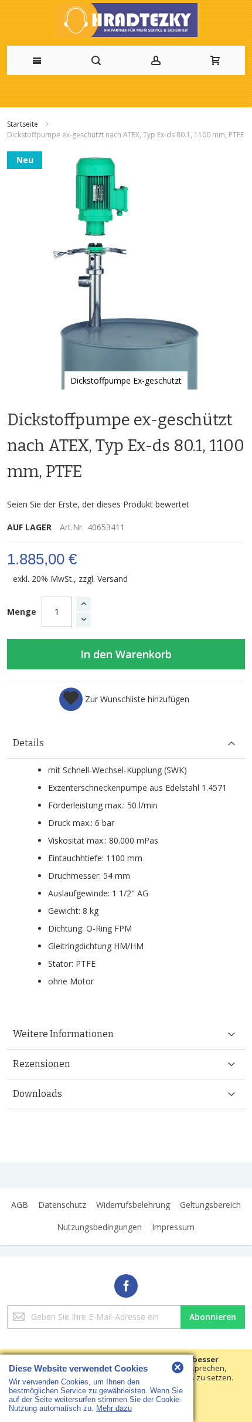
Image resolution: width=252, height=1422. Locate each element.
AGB (19, 1204)
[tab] (126, 744)
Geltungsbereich (210, 1204)
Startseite (23, 124)
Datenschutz (62, 1204)
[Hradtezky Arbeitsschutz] (126, 20)
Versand (112, 578)
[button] (124, 699)
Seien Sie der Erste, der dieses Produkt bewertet (98, 504)
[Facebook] (126, 1283)
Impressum (173, 1227)
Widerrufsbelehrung (133, 1204)
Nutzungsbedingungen (99, 1227)
